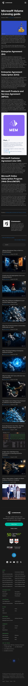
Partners (5, 616)
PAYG (16, 608)
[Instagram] (17, 562)
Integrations (6, 589)
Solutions (5, 599)
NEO (3, 572)
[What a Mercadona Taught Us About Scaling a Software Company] (14, 491)
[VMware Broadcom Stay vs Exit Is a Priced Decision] (14, 263)
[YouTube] (14, 562)
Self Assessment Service (7, 576)
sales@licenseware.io (8, 650)
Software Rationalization (7, 603)
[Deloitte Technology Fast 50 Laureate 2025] (14, 534)
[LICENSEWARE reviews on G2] (14, 541)
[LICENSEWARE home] (14, 512)
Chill (3, 610)
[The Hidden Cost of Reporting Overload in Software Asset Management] (14, 414)
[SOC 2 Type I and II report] (14, 555)
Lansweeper (5, 593)
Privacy (7, 681)
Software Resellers (19, 618)
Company (4, 623)
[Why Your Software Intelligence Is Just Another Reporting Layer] (14, 314)
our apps (5, 150)
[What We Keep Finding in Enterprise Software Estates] (14, 364)
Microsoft (12, 212)
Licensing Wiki (5, 639)
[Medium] (11, 562)
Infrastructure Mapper (7, 578)
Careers (16, 625)
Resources (5, 633)
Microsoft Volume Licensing (20, 212)
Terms (11, 681)
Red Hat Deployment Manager (7, 582)
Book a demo (14, 528)
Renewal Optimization (19, 603)
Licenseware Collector (19, 572)
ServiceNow (17, 591)
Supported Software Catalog (20, 578)
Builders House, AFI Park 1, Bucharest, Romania (14, 644)
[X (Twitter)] (21, 562)
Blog (16, 637)
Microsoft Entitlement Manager (7, 586)
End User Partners (6, 618)
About (3, 625)
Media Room (5, 629)
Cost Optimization (6, 601)
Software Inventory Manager (7, 574)
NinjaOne (4, 595)
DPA (14, 681)
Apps (3, 570)
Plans (4, 606)
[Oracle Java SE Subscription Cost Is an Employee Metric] (14, 288)
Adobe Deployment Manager (20, 580)
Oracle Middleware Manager (20, 584)
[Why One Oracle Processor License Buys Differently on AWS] (14, 339)
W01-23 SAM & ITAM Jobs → (20, 239)
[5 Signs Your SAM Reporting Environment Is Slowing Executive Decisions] (14, 466)
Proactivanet (17, 595)
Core (16, 610)
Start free (14, 524)
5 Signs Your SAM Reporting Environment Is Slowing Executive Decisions (12, 453)
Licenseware (11, 17)
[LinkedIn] (7, 562)
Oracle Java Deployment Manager (7, 584)
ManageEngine (18, 593)
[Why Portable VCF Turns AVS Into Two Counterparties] (14, 389)
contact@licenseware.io (9, 648)
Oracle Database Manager (20, 582)
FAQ (16, 639)
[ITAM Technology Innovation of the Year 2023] (14, 547)
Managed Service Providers (7, 620)
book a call (7, 151)
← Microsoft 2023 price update (7, 237)
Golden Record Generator (20, 576)
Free (3, 608)
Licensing (8, 212)
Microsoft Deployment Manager (7, 580)
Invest (16, 627)
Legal (3, 627)
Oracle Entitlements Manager (20, 586)
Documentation (5, 637)
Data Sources (5, 635)
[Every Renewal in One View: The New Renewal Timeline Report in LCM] (14, 439)
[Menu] (25, 3)
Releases (17, 635)
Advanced (4, 612)
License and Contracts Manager (20, 574)
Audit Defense (18, 601)
